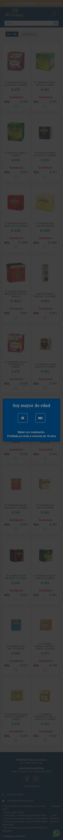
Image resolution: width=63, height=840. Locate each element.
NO (40, 418)
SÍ (22, 418)
